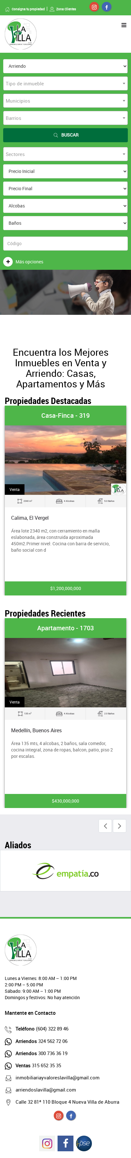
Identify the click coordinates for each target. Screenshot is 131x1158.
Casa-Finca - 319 (65, 415)
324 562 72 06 (41, 1041)
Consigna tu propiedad (28, 9)
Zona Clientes (66, 9)
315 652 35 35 (38, 1065)
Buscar (70, 135)
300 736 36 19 (41, 1053)
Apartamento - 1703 (65, 628)
